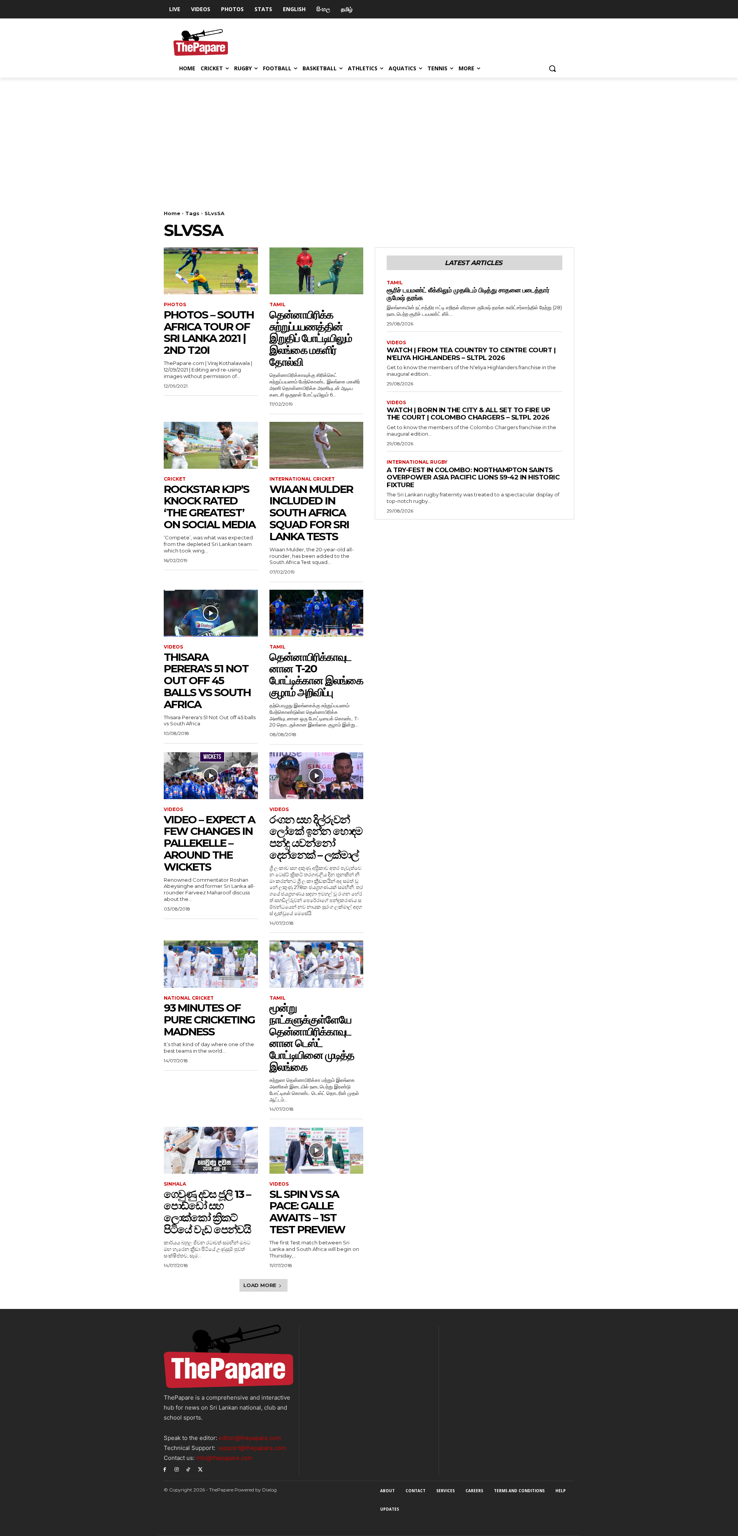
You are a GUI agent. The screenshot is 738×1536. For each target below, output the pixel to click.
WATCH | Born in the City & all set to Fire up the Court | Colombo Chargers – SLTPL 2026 (468, 413)
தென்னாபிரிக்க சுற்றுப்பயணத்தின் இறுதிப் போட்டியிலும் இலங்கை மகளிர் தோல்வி (310, 338)
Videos (173, 647)
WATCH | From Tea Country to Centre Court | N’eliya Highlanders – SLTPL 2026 (471, 354)
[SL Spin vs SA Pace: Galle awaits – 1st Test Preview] (316, 1150)
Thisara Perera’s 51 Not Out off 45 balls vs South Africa (207, 680)
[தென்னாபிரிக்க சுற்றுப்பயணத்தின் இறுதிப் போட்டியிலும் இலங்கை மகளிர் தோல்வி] (316, 270)
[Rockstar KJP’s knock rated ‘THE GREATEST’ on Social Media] (211, 445)
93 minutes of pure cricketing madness (209, 1019)
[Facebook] (165, 1469)
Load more (259, 1285)
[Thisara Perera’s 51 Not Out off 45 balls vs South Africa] (211, 613)
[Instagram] (177, 1469)
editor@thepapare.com (250, 1437)
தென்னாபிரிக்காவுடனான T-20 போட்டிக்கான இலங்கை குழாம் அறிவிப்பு (316, 674)
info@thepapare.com (224, 1457)
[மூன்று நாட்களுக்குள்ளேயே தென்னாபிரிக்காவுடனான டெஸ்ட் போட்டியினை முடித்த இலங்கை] (316, 964)
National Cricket (189, 998)
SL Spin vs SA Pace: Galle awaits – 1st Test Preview (307, 1212)
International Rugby (417, 462)
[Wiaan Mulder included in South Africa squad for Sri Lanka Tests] (316, 445)
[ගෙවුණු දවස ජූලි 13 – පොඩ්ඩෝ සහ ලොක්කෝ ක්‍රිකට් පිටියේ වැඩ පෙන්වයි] (211, 1150)
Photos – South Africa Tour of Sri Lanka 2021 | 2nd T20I (209, 332)
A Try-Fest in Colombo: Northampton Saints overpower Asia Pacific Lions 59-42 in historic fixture (473, 477)
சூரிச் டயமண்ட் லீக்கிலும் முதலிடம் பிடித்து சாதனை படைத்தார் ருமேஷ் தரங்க (468, 294)
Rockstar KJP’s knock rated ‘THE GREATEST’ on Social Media (209, 507)
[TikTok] (188, 1469)
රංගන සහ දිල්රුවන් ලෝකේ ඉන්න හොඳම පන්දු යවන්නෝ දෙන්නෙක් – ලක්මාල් (315, 837)
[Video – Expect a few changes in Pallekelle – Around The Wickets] (211, 775)
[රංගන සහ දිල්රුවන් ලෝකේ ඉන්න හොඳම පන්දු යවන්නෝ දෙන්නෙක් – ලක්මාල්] (316, 775)
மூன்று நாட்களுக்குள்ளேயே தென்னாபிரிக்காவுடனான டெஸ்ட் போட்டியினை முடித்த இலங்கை (311, 1037)
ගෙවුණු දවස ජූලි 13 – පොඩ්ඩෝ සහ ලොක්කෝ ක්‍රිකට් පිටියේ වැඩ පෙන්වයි (207, 1212)
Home (172, 213)
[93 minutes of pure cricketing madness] (211, 964)
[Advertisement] (369, 135)
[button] (552, 68)
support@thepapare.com (252, 1447)
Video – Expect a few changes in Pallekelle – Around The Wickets (209, 843)
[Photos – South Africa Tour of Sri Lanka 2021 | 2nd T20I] (211, 270)
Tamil (277, 304)
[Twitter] (200, 1469)
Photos (175, 304)
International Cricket (302, 479)
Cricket (175, 479)
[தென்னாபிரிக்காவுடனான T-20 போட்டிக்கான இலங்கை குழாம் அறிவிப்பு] (316, 613)
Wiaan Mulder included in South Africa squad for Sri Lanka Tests (311, 513)
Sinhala (175, 1184)
